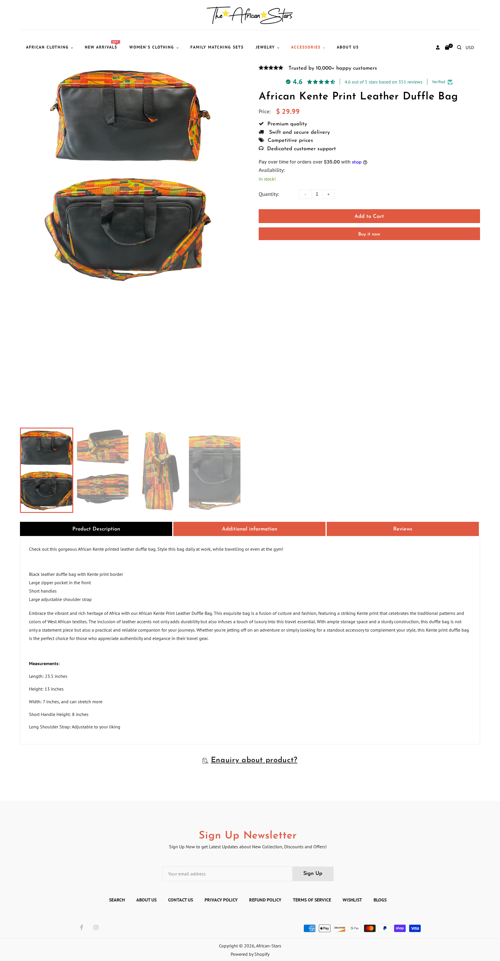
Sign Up (312, 873)
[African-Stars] (250, 14)
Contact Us (180, 900)
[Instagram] (96, 928)
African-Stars (268, 946)
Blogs (380, 900)
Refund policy (265, 900)
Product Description (96, 529)
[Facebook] (81, 928)
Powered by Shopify (250, 954)
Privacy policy (221, 900)
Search (117, 900)
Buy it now (369, 234)
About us (146, 900)
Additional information (249, 529)
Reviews (402, 529)
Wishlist (352, 900)
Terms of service (312, 900)
